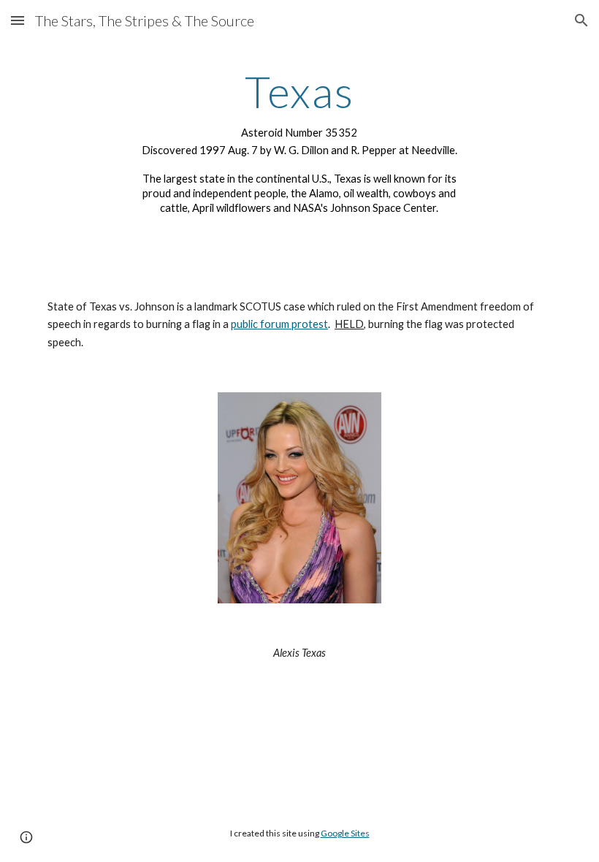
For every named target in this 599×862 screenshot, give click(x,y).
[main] (300, 147)
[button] (17, 20)
